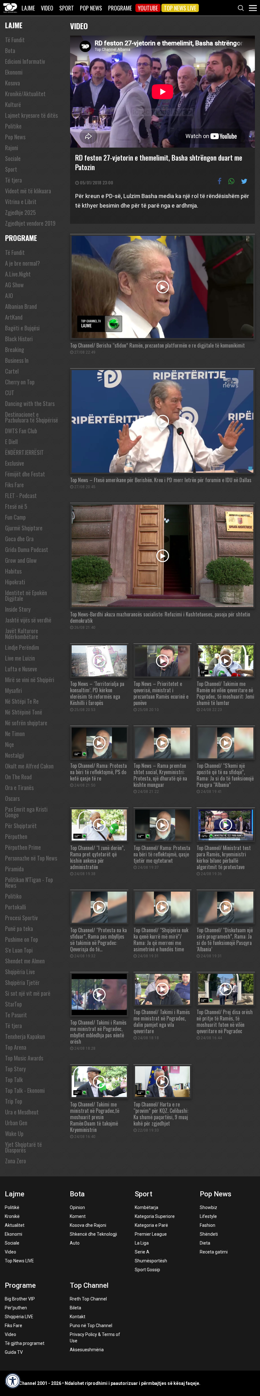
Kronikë (12, 1216)
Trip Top (13, 1101)
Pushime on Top (21, 939)
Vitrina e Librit (20, 201)
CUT (9, 393)
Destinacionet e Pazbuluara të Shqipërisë (31, 417)
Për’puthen (16, 1307)
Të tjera (13, 180)
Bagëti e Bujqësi (22, 328)
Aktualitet (14, 1225)
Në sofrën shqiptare (26, 723)
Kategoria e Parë (151, 1225)
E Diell (11, 441)
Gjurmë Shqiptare (23, 528)
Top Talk (14, 1079)
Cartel (12, 371)
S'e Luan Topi (19, 950)
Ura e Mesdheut (22, 1112)
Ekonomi (14, 72)
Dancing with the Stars (30, 403)
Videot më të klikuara (28, 191)
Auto (75, 1243)
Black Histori (19, 339)
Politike (13, 126)
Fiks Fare (14, 485)
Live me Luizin (20, 658)
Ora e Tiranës (19, 787)
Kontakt (77, 1316)
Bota (10, 50)
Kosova (12, 83)
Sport (66, 8)
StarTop (13, 1004)
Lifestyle (208, 1216)
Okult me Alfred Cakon (29, 766)
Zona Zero (15, 1161)
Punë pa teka (19, 928)
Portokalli (15, 907)
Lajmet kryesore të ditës (31, 115)
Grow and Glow (21, 560)
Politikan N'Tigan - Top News (29, 882)
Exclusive (14, 463)
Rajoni (11, 147)
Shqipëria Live (20, 971)
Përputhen (16, 836)
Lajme (28, 8)
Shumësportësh (151, 1260)
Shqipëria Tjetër (22, 982)
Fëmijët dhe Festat (25, 474)
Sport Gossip (147, 1269)
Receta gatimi (214, 1251)
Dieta (205, 1243)
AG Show (14, 285)
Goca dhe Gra (19, 539)
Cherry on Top (20, 382)
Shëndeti (209, 1234)
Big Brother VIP (20, 1298)
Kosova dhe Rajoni (88, 1225)
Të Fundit (15, 40)
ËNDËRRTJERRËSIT (24, 452)
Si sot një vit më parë (27, 993)
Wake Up (14, 1133)
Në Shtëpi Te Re (22, 701)
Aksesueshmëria (87, 1349)
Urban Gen (16, 1123)
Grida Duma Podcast (26, 549)
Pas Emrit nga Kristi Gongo (26, 812)
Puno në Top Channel (91, 1325)
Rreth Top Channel (88, 1298)
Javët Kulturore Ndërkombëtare (21, 634)
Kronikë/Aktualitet (25, 94)
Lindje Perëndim (22, 647)
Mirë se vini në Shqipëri (29, 679)
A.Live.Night (18, 274)
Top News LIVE (180, 8)
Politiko (13, 896)
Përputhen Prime (23, 847)
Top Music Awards (24, 1058)
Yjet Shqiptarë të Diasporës (23, 1147)
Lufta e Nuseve (21, 669)
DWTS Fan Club (21, 431)
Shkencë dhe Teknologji (93, 1234)
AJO (9, 295)
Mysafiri (13, 690)
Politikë (12, 1207)
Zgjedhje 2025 (20, 212)
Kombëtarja (146, 1207)
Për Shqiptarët (21, 825)
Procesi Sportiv (21, 918)
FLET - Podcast (21, 495)
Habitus (13, 571)
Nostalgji (14, 755)
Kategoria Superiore (155, 1216)
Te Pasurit (16, 1015)
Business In (17, 360)
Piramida (14, 869)
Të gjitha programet (24, 1343)
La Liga (142, 1243)
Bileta (75, 1307)
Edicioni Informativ (25, 61)
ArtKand (14, 317)
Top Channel (89, 1285)
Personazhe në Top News (31, 858)
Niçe (9, 744)
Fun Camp (15, 517)
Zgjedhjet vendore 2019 (30, 223)
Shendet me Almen (25, 961)
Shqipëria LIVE (19, 1316)
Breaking (14, 349)
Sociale (13, 158)
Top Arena (15, 1047)
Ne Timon (15, 733)
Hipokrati (15, 582)
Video (47, 8)
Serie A (142, 1251)
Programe (120, 8)
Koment (78, 1216)
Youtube (148, 8)
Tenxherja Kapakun (25, 1036)
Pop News (91, 8)
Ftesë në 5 (16, 506)
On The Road (18, 777)
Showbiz (208, 1207)
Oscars (12, 798)
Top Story (15, 1069)
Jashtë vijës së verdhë (28, 620)
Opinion (77, 1207)
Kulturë (13, 104)
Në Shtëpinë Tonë (23, 712)
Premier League (151, 1234)
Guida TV (14, 1352)
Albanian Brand (21, 306)
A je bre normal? (22, 263)
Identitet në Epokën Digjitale (26, 595)
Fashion (207, 1225)
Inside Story (17, 609)
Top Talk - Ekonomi (25, 1090)
